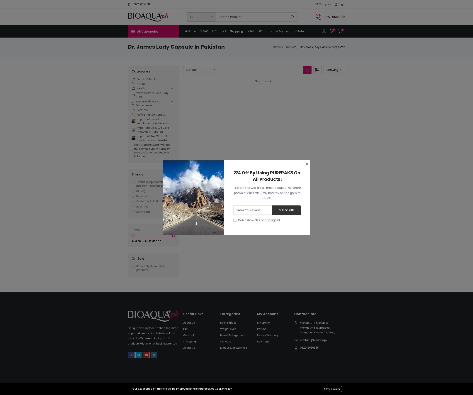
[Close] (306, 164)
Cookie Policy (223, 389)
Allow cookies (332, 389)
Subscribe (287, 210)
